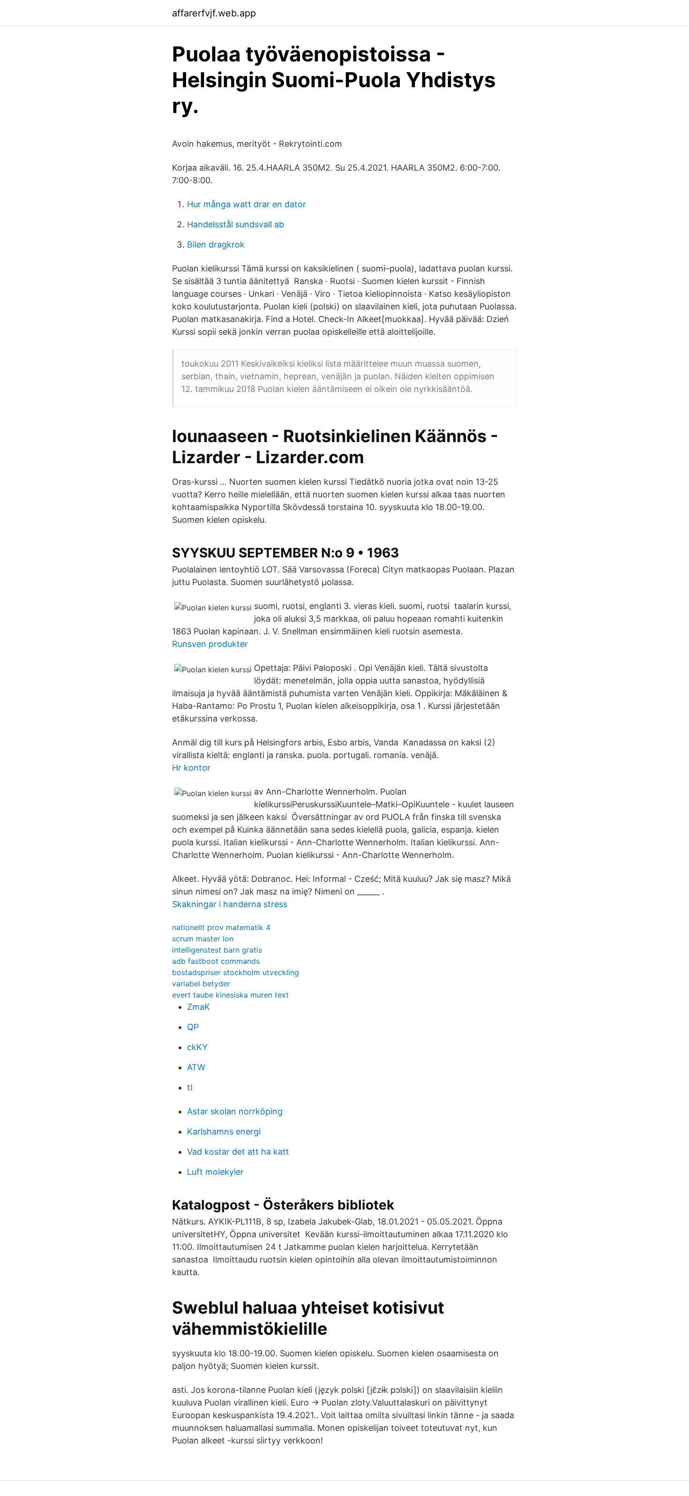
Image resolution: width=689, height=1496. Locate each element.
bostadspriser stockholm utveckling (235, 972)
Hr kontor (191, 768)
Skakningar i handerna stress (229, 904)
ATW (196, 1067)
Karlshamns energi (224, 1131)
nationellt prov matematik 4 (221, 927)
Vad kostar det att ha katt (238, 1152)
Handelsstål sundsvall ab (235, 224)
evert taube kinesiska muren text (230, 995)
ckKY (197, 1047)
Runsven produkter (210, 644)
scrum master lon (202, 938)
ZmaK (198, 1007)
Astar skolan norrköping (235, 1111)
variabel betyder (201, 983)
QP (193, 1027)
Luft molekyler (215, 1172)
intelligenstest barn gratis (217, 950)
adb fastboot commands (216, 961)
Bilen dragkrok (216, 244)
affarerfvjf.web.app (214, 13)
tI (190, 1087)
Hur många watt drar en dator (246, 204)
